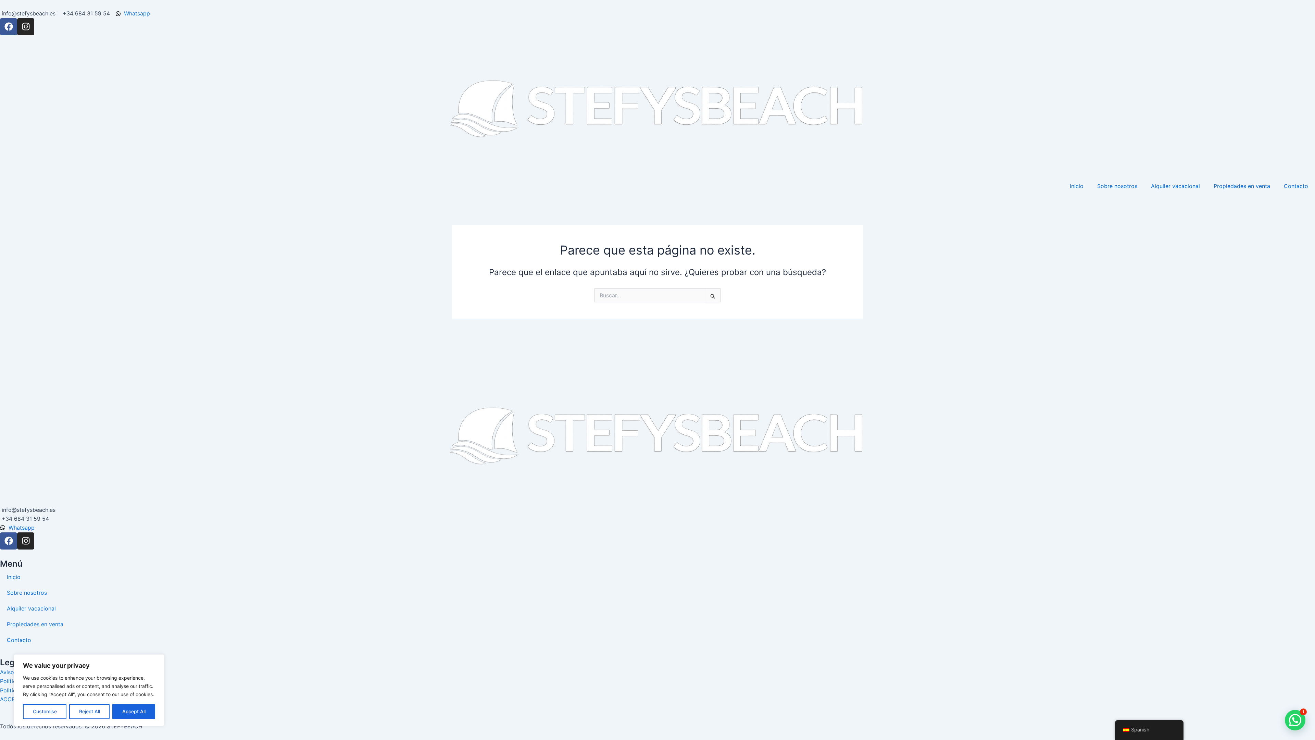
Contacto (1296, 186)
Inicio (1077, 186)
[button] (1295, 720)
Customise (45, 711)
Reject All (89, 711)
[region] (89, 690)
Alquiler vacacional (1175, 186)
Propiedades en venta (1242, 186)
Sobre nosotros (1117, 186)
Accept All (134, 711)
